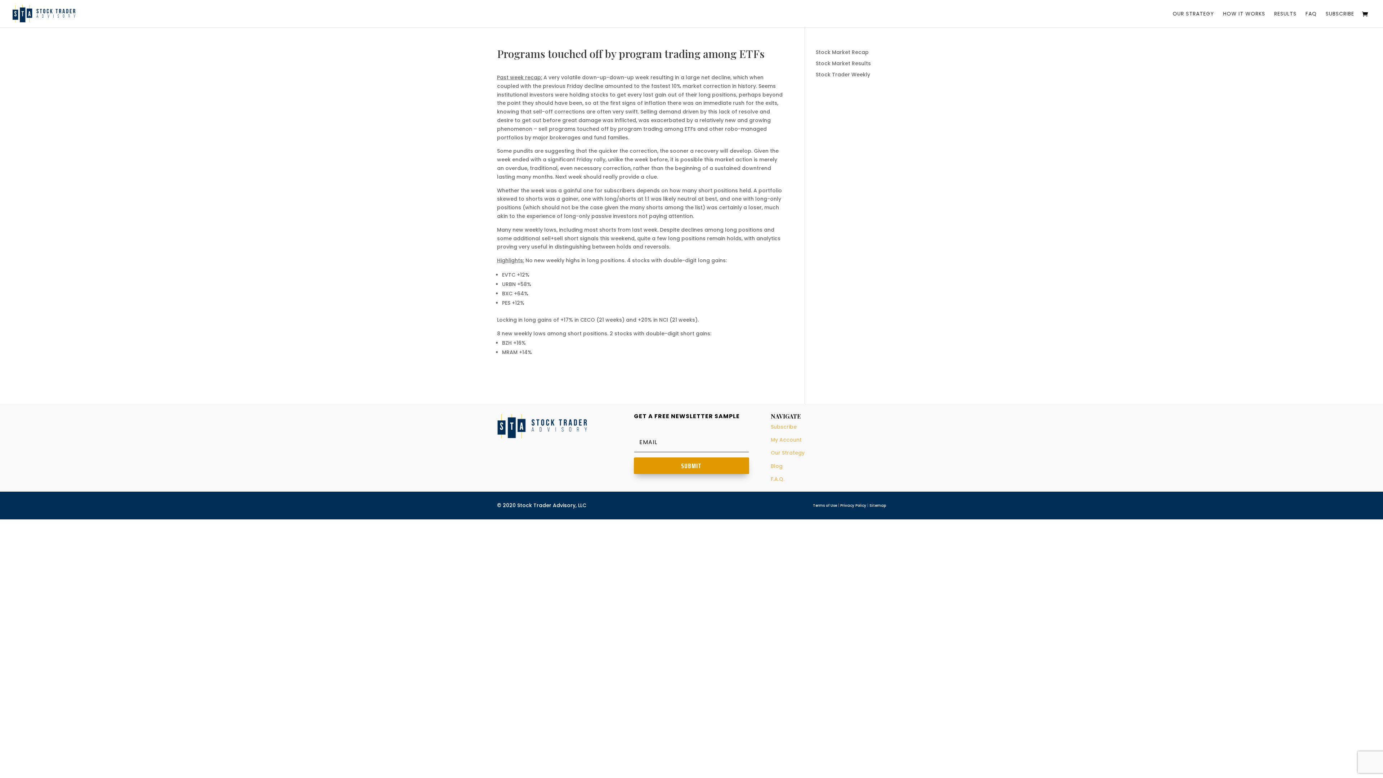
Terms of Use (825, 505)
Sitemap (877, 505)
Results (1285, 14)
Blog (777, 466)
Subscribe (1340, 14)
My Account (786, 439)
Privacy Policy (853, 505)
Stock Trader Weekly (843, 74)
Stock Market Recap (842, 52)
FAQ (1311, 14)
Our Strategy (1193, 14)
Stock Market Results (843, 63)
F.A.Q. (777, 479)
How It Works (1244, 14)
